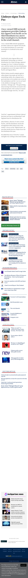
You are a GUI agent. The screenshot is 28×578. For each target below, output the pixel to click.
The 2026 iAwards (15, 308)
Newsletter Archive (17, 551)
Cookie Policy (20, 574)
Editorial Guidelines (17, 549)
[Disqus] (14, 410)
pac (17, 168)
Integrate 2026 (14, 317)
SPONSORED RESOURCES (10, 267)
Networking (21, 13)
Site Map (23, 551)
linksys (6, 168)
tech (3, 171)
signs (21, 168)
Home (2, 13)
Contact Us (5, 549)
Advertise (10, 551)
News (7, 13)
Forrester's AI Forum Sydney (18, 297)
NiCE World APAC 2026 (16, 302)
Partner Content (8, 230)
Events (5, 293)
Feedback (5, 551)
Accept (23, 565)
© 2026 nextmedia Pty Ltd (17, 556)
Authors (23, 549)
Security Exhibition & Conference (16, 314)
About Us (10, 549)
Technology (14, 13)
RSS (14, 553)
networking (12, 168)
